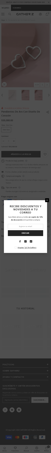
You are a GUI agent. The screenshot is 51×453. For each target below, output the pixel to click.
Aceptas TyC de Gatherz (27, 247)
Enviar (25, 233)
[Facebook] (20, 241)
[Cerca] (47, 200)
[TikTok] (31, 241)
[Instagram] (25, 241)
